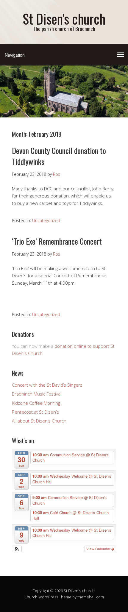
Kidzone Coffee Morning (36, 403)
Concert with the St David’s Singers (47, 385)
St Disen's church (64, 18)
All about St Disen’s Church (39, 421)
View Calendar (98, 548)
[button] (16, 549)
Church (31, 597)
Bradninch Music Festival (36, 394)
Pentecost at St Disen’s (35, 412)
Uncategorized (46, 220)
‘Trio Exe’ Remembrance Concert (57, 241)
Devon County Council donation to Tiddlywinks (59, 156)
